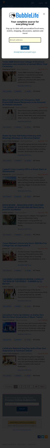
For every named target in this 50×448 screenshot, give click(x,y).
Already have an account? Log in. (25, 52)
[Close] (44, 14)
